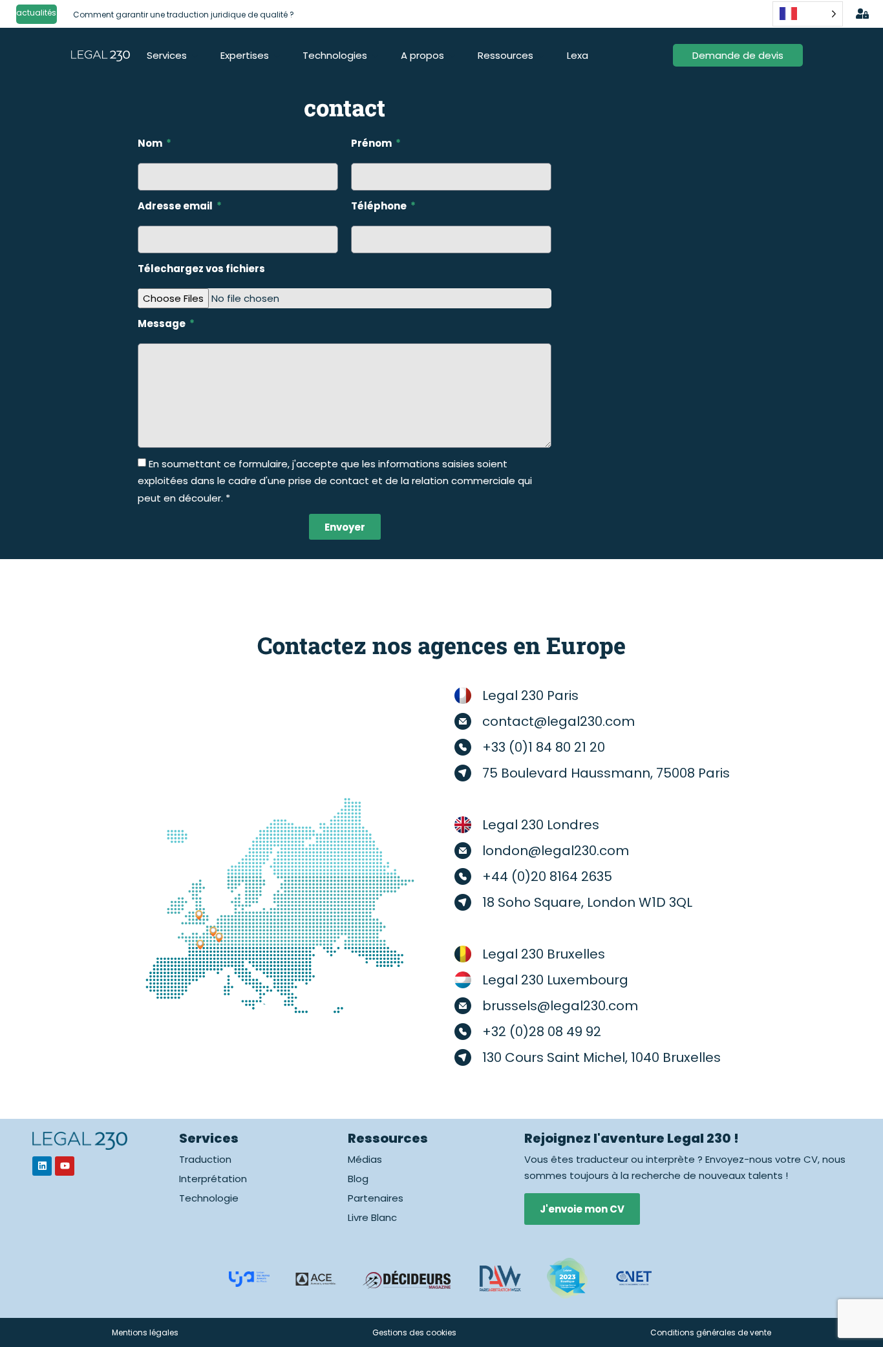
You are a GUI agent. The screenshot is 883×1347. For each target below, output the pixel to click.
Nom (151, 143)
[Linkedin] (42, 1166)
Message (162, 323)
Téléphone (380, 206)
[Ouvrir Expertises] (277, 55)
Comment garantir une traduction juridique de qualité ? (183, 14)
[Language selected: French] (807, 14)
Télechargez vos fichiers (201, 268)
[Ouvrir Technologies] (375, 55)
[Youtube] (64, 1166)
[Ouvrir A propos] (452, 55)
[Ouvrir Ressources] (541, 55)
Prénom (372, 143)
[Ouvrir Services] (195, 55)
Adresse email (176, 206)
